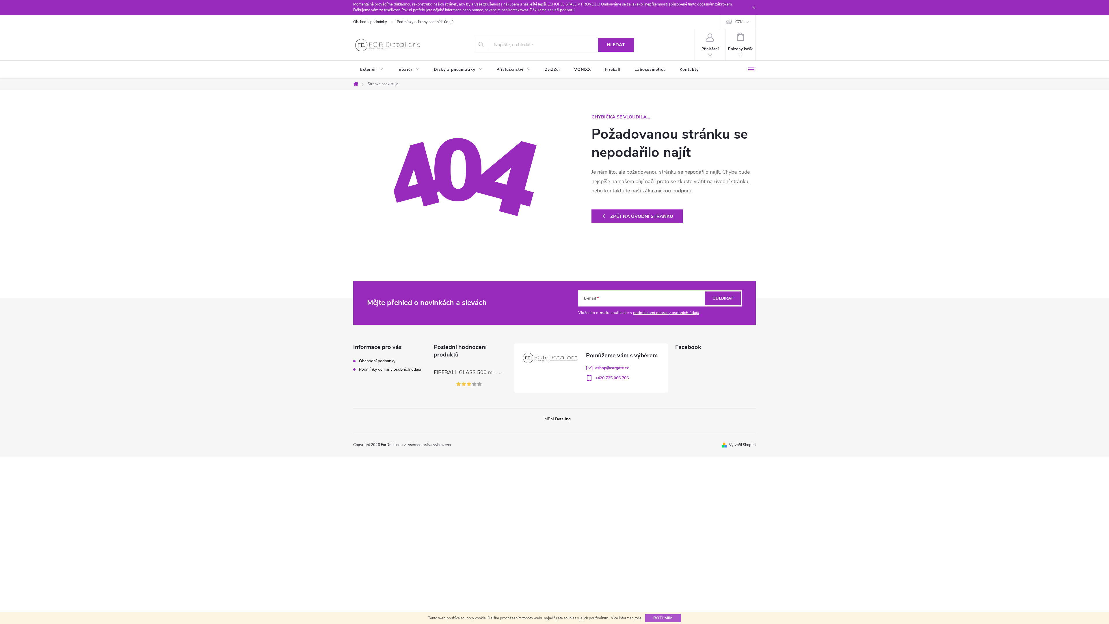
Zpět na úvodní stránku (641, 216)
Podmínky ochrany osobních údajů (425, 22)
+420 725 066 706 (612, 378)
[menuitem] (371, 70)
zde (638, 618)
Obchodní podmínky (370, 22)
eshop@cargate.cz (612, 368)
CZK (739, 22)
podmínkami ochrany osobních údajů (666, 312)
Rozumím (663, 618)
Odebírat (722, 298)
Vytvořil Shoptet (742, 444)
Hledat (616, 45)
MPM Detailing (557, 419)
